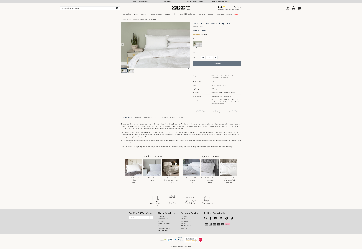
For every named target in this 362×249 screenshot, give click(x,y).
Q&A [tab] (156, 118)
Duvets (167, 14)
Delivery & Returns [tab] (168, 118)
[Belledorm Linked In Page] (215, 218)
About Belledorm (166, 213)
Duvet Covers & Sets (155, 14)
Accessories (220, 14)
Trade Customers (164, 228)
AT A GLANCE (197, 71)
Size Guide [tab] (148, 118)
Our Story (161, 217)
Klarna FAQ (185, 228)
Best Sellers (127, 14)
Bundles (229, 14)
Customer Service (189, 213)
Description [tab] (127, 118)
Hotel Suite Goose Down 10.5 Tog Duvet (145, 19)
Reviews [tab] (180, 118)
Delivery (184, 217)
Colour (195, 39)
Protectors (201, 14)
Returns (184, 219)
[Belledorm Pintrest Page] (226, 218)
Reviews (183, 224)
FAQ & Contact (186, 221)
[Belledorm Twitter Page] (221, 218)
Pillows (175, 14)
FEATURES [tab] (138, 118)
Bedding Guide (163, 219)
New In (136, 14)
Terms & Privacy (186, 226)
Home (123, 19)
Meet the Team (163, 230)
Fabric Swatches (164, 224)
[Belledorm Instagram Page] (205, 218)
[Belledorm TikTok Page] (232, 218)
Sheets (143, 14)
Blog (159, 226)
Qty (194, 58)
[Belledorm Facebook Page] (210, 218)
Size (194, 52)
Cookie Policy (187, 246)
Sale (236, 14)
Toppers (210, 14)
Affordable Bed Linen (187, 14)
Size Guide (161, 221)
